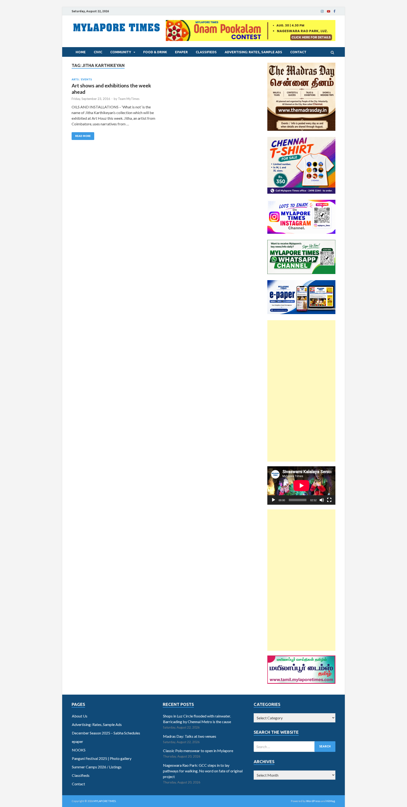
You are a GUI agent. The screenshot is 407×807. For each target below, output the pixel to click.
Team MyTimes (128, 99)
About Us (79, 716)
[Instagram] (322, 11)
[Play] (273, 500)
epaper (181, 52)
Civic (98, 52)
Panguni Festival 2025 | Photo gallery (101, 758)
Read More (83, 136)
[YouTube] (328, 11)
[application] (301, 485)
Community (120, 52)
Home (81, 52)
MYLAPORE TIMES (105, 801)
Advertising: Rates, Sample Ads (253, 52)
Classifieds (206, 52)
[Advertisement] (301, 391)
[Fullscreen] (329, 500)
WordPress (313, 801)
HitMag (330, 801)
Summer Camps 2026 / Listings (97, 767)
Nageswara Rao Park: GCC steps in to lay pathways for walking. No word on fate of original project (203, 771)
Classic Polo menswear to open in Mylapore (198, 750)
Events (86, 79)
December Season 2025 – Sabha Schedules (106, 733)
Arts (75, 79)
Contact (298, 52)
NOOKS (78, 750)
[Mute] (321, 500)
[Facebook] (334, 11)
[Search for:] (294, 746)
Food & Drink (155, 52)
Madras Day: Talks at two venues (189, 736)
